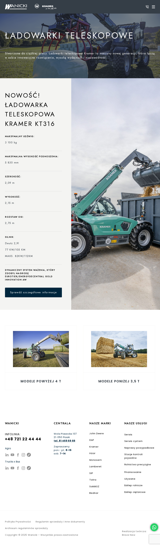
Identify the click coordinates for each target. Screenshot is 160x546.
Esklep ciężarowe (135, 492)
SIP (91, 473)
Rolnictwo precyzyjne (137, 464)
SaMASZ (94, 486)
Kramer (94, 446)
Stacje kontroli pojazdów (133, 456)
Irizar (92, 453)
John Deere (96, 433)
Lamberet (95, 466)
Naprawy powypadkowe (139, 447)
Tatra (92, 479)
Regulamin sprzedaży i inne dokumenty (60, 521)
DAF (91, 440)
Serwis (128, 434)
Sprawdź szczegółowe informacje (33, 292)
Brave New (128, 534)
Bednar (93, 493)
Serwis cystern (133, 441)
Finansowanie (132, 472)
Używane (129, 478)
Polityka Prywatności (18, 521)
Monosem (95, 460)
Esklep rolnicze (133, 485)
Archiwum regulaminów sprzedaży (26, 528)
